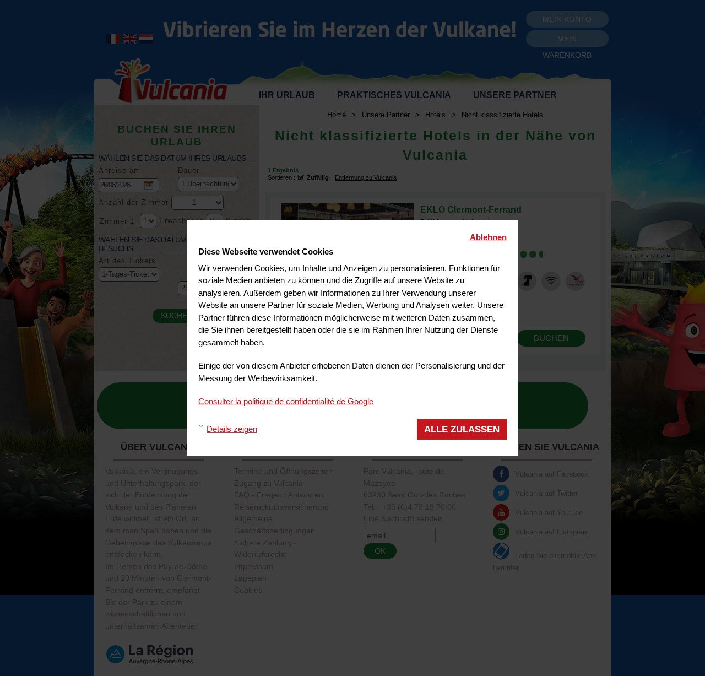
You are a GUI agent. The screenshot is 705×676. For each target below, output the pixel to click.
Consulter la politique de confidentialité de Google (285, 400)
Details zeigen (232, 429)
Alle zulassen (462, 429)
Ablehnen (488, 236)
